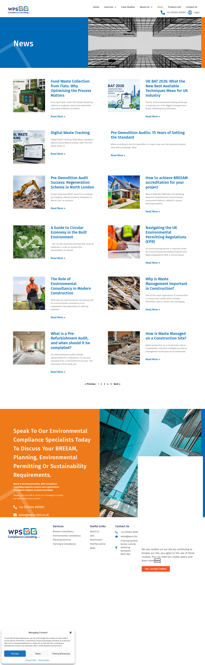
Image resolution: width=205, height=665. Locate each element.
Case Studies (128, 7)
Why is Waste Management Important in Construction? (166, 284)
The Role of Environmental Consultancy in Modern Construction (71, 286)
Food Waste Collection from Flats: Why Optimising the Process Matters (71, 88)
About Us (144, 7)
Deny (38, 653)
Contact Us (191, 7)
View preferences (61, 653)
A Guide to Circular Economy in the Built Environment (69, 232)
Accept (15, 653)
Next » (117, 384)
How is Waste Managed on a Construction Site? (166, 336)
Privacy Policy (31, 660)
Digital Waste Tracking (70, 132)
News (160, 7)
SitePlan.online (97, 544)
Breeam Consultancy (63, 531)
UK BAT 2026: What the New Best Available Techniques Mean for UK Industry (167, 88)
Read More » (58, 116)
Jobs (92, 535)
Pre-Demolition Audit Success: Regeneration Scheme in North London (72, 182)
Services (108, 7)
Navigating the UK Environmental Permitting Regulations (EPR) (166, 234)
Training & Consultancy (64, 544)
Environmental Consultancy (67, 535)
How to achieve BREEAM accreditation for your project (167, 182)
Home (96, 7)
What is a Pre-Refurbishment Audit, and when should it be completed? (70, 340)
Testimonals (96, 539)
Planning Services (62, 539)
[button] (70, 632)
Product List (174, 7)
